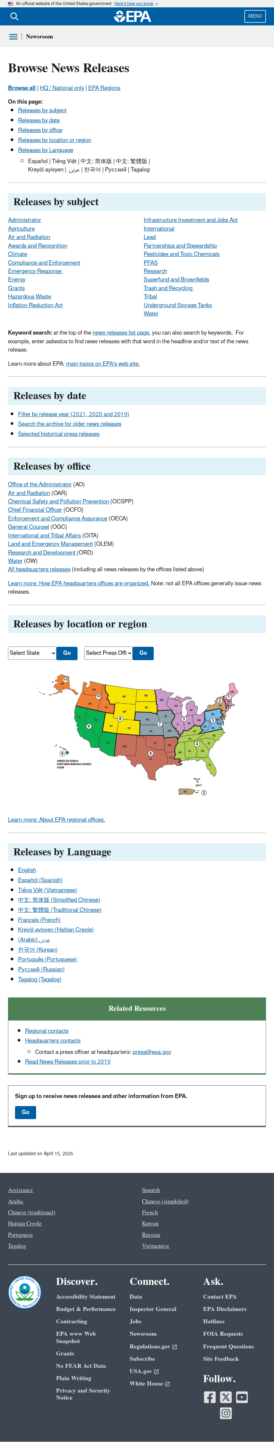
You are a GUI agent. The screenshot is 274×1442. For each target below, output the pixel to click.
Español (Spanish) (40, 880)
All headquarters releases (39, 570)
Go (25, 1112)
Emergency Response (35, 271)
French (150, 1213)
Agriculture (21, 229)
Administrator (24, 220)
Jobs (135, 1321)
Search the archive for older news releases (69, 424)
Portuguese (20, 1235)
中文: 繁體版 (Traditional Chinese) (60, 910)
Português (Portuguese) (47, 960)
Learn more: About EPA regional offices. (56, 820)
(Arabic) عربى (34, 940)
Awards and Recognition (37, 246)
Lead (150, 237)
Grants (16, 288)
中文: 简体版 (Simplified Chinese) (59, 900)
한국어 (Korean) (38, 950)
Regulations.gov (150, 1346)
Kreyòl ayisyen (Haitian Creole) (56, 930)
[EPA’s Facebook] (210, 1397)
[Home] (133, 16)
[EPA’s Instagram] (226, 1413)
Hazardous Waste (29, 297)
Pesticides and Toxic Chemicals (182, 254)
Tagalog (17, 1246)
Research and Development (42, 553)
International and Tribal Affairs (44, 536)
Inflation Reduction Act (35, 305)
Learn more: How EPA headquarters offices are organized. (79, 584)
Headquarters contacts (53, 1041)
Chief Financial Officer (35, 510)
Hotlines (214, 1321)
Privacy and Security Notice (83, 1394)
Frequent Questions (228, 1346)
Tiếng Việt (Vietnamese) (47, 890)
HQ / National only (62, 88)
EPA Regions (104, 88)
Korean (150, 1224)
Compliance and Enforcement (44, 263)
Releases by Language (45, 150)
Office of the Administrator (40, 485)
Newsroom (39, 36)
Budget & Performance (86, 1309)
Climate (17, 254)
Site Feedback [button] (221, 1358)
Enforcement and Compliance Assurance (57, 519)
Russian (151, 1235)
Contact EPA (220, 1296)
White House (146, 1383)
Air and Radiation (29, 237)
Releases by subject (42, 111)
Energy (16, 280)
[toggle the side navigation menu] (13, 36)
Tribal (150, 297)
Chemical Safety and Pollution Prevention (58, 502)
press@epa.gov (152, 1052)
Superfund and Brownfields (176, 280)
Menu (255, 16)
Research (155, 271)
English (27, 870)
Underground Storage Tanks (178, 305)
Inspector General (153, 1309)
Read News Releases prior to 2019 (68, 1062)
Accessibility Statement (86, 1296)
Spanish (151, 1190)
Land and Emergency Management (50, 544)
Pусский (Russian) (41, 970)
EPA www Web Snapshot (76, 1337)
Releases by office (40, 130)
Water (151, 314)
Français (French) (39, 920)
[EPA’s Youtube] (242, 1397)
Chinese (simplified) (165, 1202)
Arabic (16, 1202)
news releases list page (121, 333)
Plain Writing (73, 1378)
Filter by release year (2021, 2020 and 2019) (73, 414)
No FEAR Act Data (81, 1365)
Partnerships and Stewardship (180, 246)
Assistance (20, 1190)
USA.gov (141, 1371)
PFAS (151, 263)
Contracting (71, 1321)
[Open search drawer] (14, 16)
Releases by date (39, 121)
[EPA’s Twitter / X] (226, 1397)
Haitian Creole (25, 1224)
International (159, 229)
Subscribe (142, 1358)
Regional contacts (46, 1031)
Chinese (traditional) (31, 1213)
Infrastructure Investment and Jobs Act (191, 220)
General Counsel (28, 527)
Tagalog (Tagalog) (39, 980)
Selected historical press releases (59, 434)
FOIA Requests (223, 1333)
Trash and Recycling (169, 288)
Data (136, 1296)
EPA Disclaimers (225, 1309)
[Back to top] (255, 1423)
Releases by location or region (54, 140)
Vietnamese (155, 1246)
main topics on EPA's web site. (103, 364)
